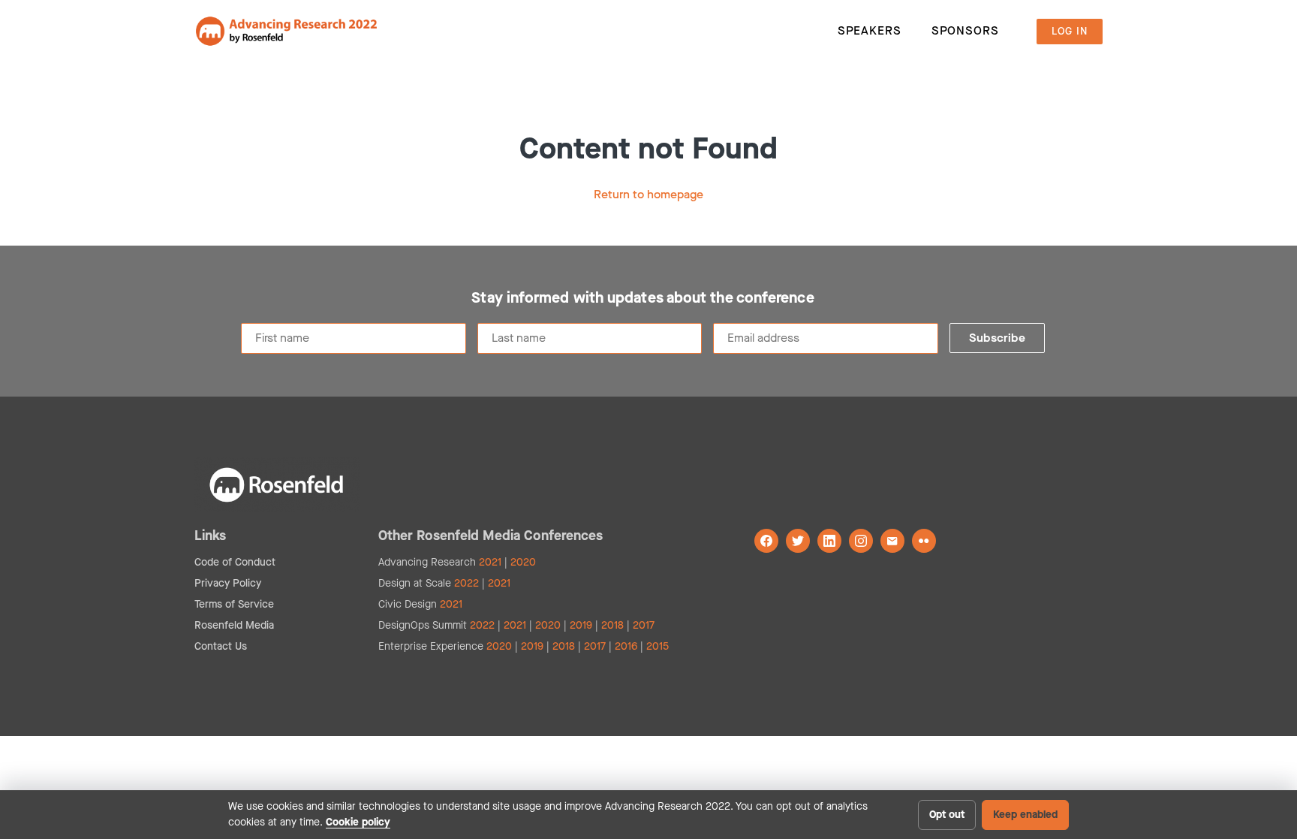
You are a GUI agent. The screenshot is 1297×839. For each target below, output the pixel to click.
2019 (581, 625)
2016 (626, 646)
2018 (612, 625)
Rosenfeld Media (234, 625)
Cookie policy (358, 822)
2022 (466, 583)
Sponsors (965, 30)
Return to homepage (648, 194)
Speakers (869, 30)
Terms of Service (234, 604)
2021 (490, 562)
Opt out (946, 814)
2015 (657, 646)
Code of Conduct (234, 562)
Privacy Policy (227, 583)
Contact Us (220, 646)
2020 (523, 562)
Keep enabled (1025, 814)
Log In (1070, 31)
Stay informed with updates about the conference (642, 298)
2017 (644, 625)
